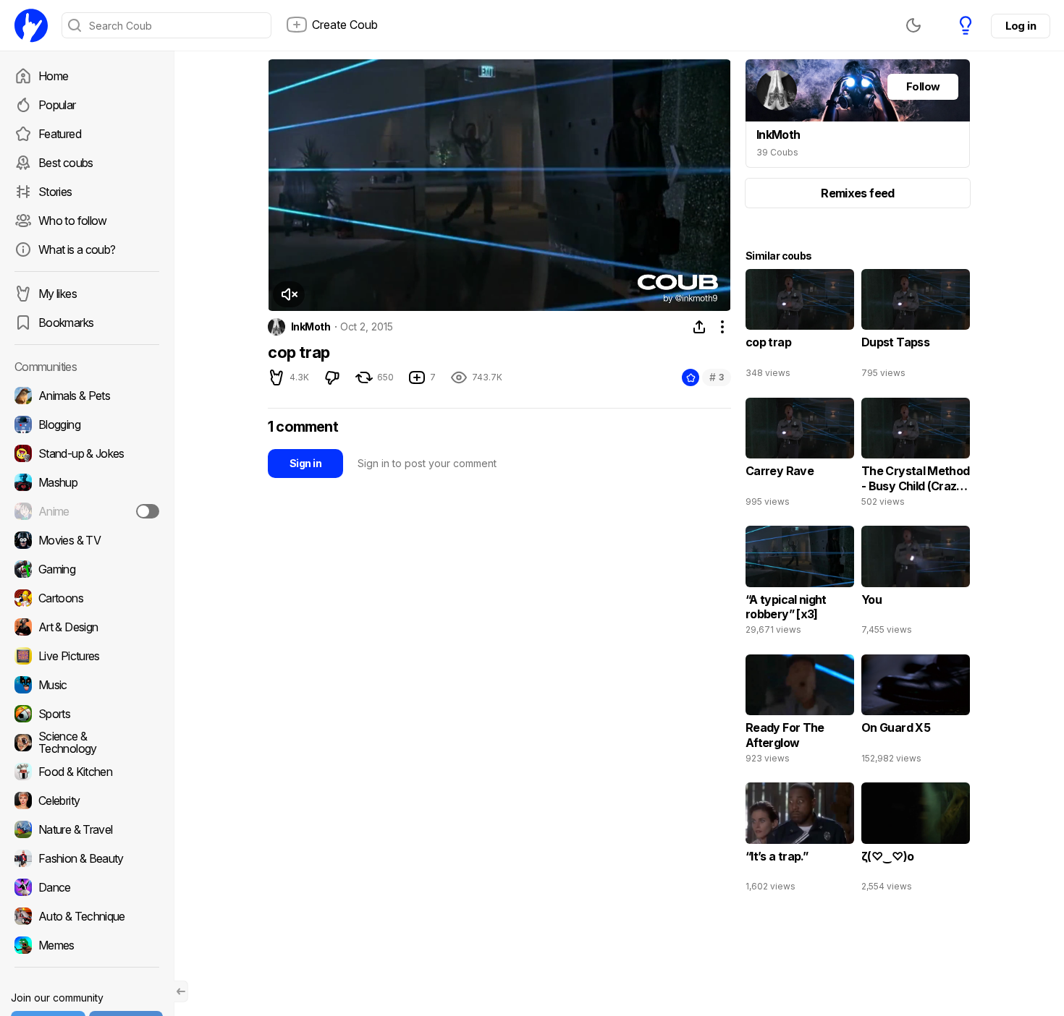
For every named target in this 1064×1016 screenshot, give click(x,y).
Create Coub (345, 24)
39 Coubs (777, 152)
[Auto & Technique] (87, 916)
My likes (57, 293)
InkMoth (310, 327)
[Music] (87, 684)
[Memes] (87, 945)
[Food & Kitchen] (87, 771)
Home (53, 76)
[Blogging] (87, 424)
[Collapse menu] (180, 991)
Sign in (305, 463)
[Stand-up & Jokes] (87, 453)
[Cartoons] (87, 598)
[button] (289, 294)
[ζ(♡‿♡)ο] (915, 840)
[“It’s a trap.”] (800, 840)
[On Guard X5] (915, 712)
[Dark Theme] (913, 25)
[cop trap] (800, 327)
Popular (57, 105)
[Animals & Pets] (87, 395)
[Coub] (31, 25)
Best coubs (65, 162)
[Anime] (87, 511)
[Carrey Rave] (800, 455)
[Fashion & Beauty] (87, 858)
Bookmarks (65, 322)
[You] (915, 583)
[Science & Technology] (87, 742)
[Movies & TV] (87, 540)
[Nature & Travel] (87, 829)
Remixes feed (857, 193)
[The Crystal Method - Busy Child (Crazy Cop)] (915, 455)
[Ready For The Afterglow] (800, 712)
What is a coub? (76, 249)
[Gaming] (87, 569)
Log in (1020, 26)
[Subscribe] (147, 511)
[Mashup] (87, 482)
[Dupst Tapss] (915, 327)
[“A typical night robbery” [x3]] (800, 583)
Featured (59, 134)
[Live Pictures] (87, 655)
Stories (55, 191)
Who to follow (72, 220)
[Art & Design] (87, 626)
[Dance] (87, 887)
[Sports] (87, 713)
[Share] (699, 327)
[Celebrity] (87, 800)
